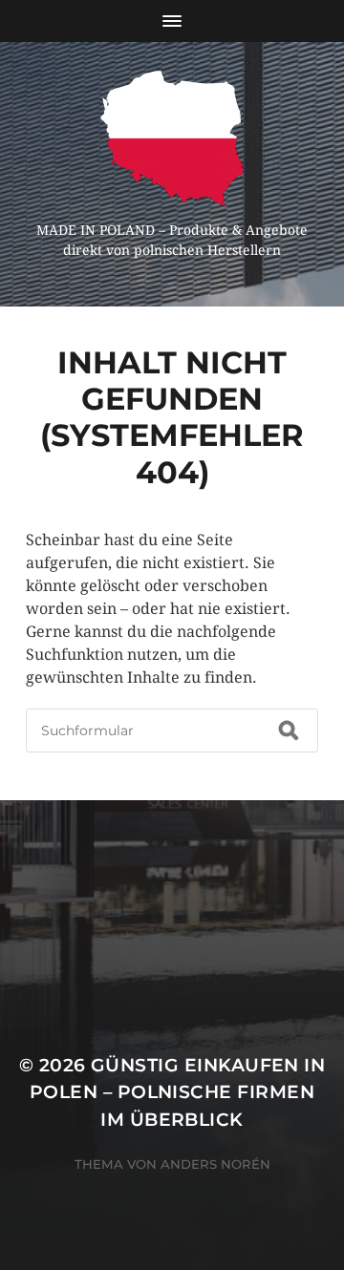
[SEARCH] (288, 730)
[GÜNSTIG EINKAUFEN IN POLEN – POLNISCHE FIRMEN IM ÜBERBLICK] (172, 138)
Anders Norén (215, 1164)
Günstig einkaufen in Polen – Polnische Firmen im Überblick (177, 1092)
